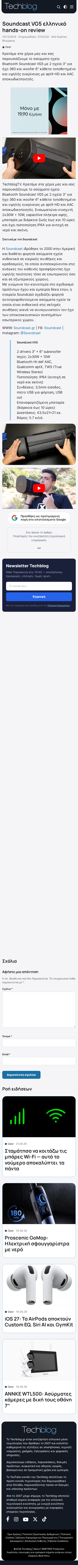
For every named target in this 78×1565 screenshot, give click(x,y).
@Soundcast (30, 333)
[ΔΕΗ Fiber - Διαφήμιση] (39, 111)
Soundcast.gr (24, 328)
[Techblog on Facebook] (7, 1518)
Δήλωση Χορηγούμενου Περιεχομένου (37, 1537)
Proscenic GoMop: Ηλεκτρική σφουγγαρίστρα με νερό (37, 1243)
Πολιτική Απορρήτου (59, 605)
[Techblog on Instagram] (16, 1518)
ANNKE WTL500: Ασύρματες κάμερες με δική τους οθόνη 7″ (38, 1399)
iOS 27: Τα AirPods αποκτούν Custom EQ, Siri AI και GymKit (39, 1321)
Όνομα (7, 1036)
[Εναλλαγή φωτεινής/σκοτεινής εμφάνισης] (65, 6)
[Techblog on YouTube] (25, 1519)
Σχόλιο (7, 988)
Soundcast (14, 249)
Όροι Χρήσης (14, 1534)
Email (6, 1054)
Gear (8, 46)
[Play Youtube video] (39, 158)
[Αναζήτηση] (59, 6)
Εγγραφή (39, 596)
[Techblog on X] (35, 1519)
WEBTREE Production (53, 1548)
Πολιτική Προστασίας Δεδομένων (41, 1534)
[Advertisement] (39, 786)
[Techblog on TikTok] (44, 1518)
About (37, 1548)
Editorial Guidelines (58, 1541)
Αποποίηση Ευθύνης (35, 1541)
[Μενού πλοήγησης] (71, 6)
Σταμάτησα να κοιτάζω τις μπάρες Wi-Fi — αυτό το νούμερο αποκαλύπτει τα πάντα (36, 1159)
